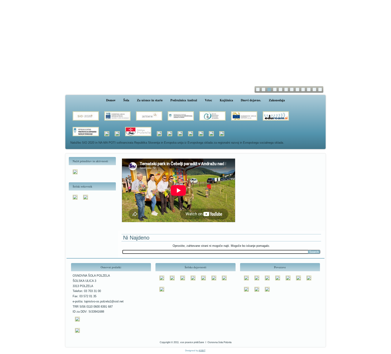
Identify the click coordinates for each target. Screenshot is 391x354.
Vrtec (208, 100)
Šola (126, 100)
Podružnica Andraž (183, 100)
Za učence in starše (150, 100)
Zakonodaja (277, 100)
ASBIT (202, 350)
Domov (111, 100)
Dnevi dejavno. (251, 100)
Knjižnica (226, 100)
